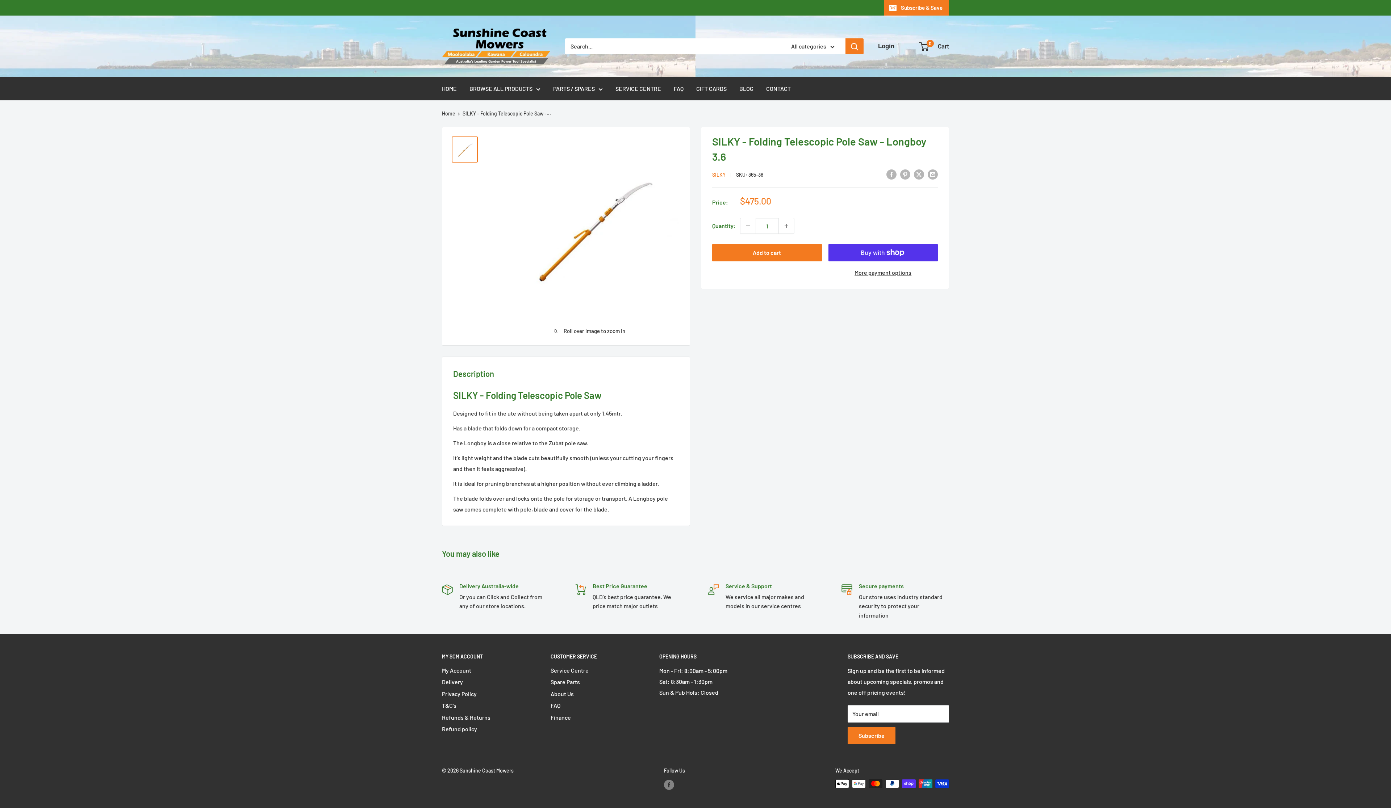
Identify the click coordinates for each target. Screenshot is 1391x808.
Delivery (452, 681)
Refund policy (459, 728)
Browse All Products (500, 88)
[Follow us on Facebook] (669, 784)
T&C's (449, 705)
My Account (456, 670)
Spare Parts (565, 681)
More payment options (883, 272)
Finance (561, 717)
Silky (719, 175)
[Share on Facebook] (891, 174)
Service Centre (638, 88)
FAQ (679, 88)
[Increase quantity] (786, 225)
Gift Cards (711, 88)
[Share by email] (933, 174)
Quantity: (724, 225)
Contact (778, 88)
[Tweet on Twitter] (919, 174)
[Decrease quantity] (748, 225)
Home (449, 88)
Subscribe (872, 735)
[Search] (854, 46)
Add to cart (767, 252)
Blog (746, 88)
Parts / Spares (574, 88)
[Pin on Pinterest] (905, 174)
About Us (562, 693)
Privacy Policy (459, 693)
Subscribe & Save (922, 7)
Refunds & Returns (466, 717)
